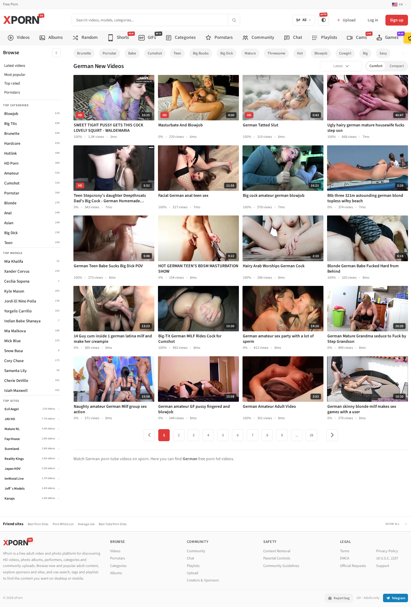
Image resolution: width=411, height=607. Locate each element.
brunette (84, 53)
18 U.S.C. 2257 (387, 558)
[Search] (234, 20)
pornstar (109, 53)
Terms (344, 551)
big (365, 53)
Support (382, 565)
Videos (115, 551)
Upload (192, 573)
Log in (373, 20)
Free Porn (10, 4)
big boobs (201, 53)
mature (250, 53)
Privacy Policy (387, 551)
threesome (276, 53)
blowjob (320, 53)
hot (300, 53)
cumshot (155, 53)
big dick (226, 53)
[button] (404, 53)
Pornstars (12, 92)
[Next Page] (332, 435)
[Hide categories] (56, 52)
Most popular (15, 74)
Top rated (12, 83)
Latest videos (14, 65)
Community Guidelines (281, 565)
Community (196, 551)
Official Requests (353, 565)
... (296, 435)
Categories (118, 565)
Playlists (193, 565)
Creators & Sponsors (203, 580)
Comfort (375, 66)
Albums (116, 573)
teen (177, 53)
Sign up (396, 20)
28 (311, 435)
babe (132, 53)
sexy (383, 53)
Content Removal (276, 551)
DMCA (344, 558)
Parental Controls (276, 558)
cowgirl (345, 53)
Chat (190, 558)
